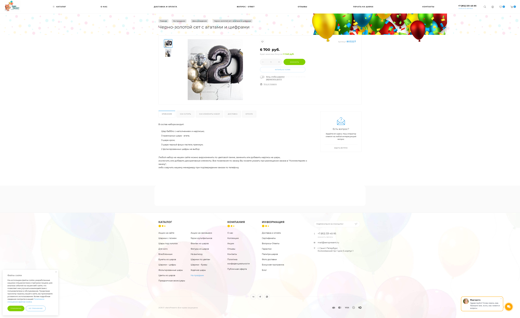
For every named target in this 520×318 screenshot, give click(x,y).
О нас (230, 233)
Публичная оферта (237, 269)
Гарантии (267, 249)
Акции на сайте (166, 233)
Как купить (185, 114)
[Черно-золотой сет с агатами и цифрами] (215, 69)
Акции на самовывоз (201, 233)
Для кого (163, 249)
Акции (230, 243)
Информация (273, 222)
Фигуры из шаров (200, 249)
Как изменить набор (209, 114)
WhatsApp (267, 297)
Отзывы (231, 249)
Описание (167, 114)
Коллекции (233, 238)
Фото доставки (269, 259)
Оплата (249, 114)
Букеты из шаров (167, 259)
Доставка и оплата (271, 233)
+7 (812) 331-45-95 (467, 5)
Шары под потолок (168, 243)
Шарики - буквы (199, 265)
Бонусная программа (273, 265)
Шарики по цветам (200, 259)
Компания (236, 222)
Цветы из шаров (166, 275)
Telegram (260, 297)
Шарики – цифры (167, 265)
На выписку (197, 254)
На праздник (197, 275)
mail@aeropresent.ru (328, 242)
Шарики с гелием (167, 238)
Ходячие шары (198, 270)
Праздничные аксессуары (171, 280)
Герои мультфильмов (201, 238)
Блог (264, 270)
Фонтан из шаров (200, 243)
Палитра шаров (270, 254)
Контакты (232, 254)
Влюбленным (165, 254)
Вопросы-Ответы (270, 243)
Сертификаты (269, 238)
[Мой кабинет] (492, 7)
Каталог (165, 222)
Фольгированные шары (170, 270)
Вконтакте (253, 297)
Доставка (232, 114)
